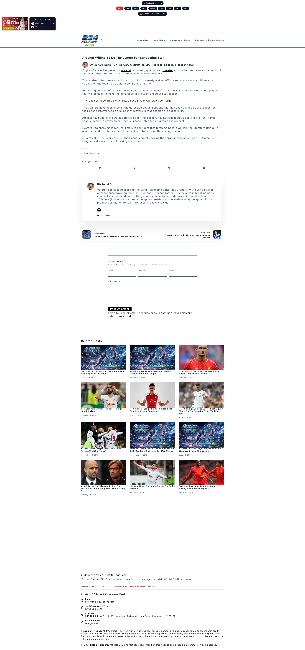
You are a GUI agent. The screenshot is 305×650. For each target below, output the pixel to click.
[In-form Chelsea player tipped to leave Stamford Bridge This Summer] (201, 435)
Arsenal (126, 70)
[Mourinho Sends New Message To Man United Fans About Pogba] (152, 357)
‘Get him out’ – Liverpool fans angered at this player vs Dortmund (103, 372)
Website (173, 271)
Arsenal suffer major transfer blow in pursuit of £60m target (101, 449)
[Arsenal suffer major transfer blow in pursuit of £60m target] (103, 435)
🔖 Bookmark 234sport (152, 3)
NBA (120, 8)
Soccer (168, 64)
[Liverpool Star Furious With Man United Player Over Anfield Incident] (201, 357)
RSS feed (84, 586)
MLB (136, 8)
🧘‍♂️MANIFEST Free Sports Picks (152, 14)
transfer (168, 70)
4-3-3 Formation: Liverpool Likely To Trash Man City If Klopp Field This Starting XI (103, 488)
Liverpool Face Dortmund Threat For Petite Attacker (152, 487)
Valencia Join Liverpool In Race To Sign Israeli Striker (101, 410)
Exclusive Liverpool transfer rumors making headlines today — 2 (198, 487)
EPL (185, 8)
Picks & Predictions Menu (208, 40)
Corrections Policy (119, 586)
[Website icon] (99, 210)
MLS (177, 8)
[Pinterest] (169, 168)
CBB (169, 8)
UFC (183, 579)
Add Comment (115, 281)
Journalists (142, 40)
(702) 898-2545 (94, 609)
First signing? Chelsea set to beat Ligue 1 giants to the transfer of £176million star (201, 411)
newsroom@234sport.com (99, 601)
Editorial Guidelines (137, 586)
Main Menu (159, 40)
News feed (95, 586)
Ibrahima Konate (92, 153)
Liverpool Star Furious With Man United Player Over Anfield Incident (199, 372)
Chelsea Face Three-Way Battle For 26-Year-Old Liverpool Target (131, 100)
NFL (127, 8)
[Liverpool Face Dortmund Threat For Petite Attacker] (152, 472)
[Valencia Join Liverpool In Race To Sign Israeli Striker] (103, 395)
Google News (92, 623)
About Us (106, 586)
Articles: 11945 (103, 215)
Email (111, 271)
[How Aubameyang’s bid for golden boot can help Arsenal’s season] (152, 395)
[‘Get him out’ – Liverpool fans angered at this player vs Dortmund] (103, 357)
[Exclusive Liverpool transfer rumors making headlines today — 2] (201, 472)
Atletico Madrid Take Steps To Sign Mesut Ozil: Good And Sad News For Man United (152, 449)
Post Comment (119, 308)
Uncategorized (148, 579)
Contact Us (152, 586)
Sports (135, 579)
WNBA (152, 8)
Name (141, 271)
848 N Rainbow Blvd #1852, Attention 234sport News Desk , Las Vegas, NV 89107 (130, 616)
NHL (144, 8)
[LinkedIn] (204, 168)
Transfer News (184, 64)
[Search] (102, 40)
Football (157, 64)
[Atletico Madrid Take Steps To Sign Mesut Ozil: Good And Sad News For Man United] (152, 435)
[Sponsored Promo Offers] (15, 23)
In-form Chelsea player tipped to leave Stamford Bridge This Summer (200, 449)
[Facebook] (99, 168)
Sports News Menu (180, 40)
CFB (161, 8)
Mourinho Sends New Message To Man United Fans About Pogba (150, 372)
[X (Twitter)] (134, 168)
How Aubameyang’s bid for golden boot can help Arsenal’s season (151, 410)
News (127, 579)
